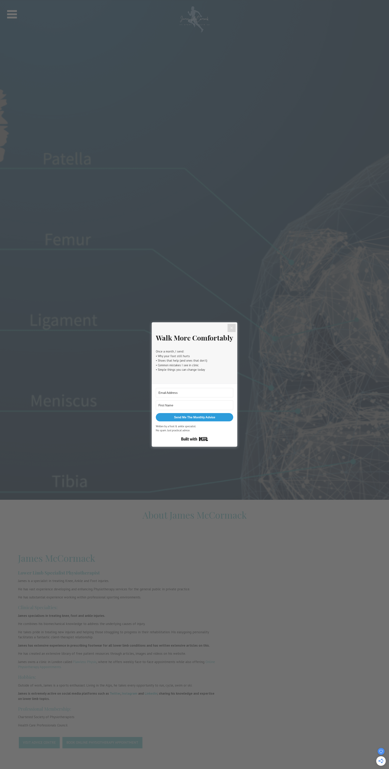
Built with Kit (194, 439)
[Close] (232, 328)
